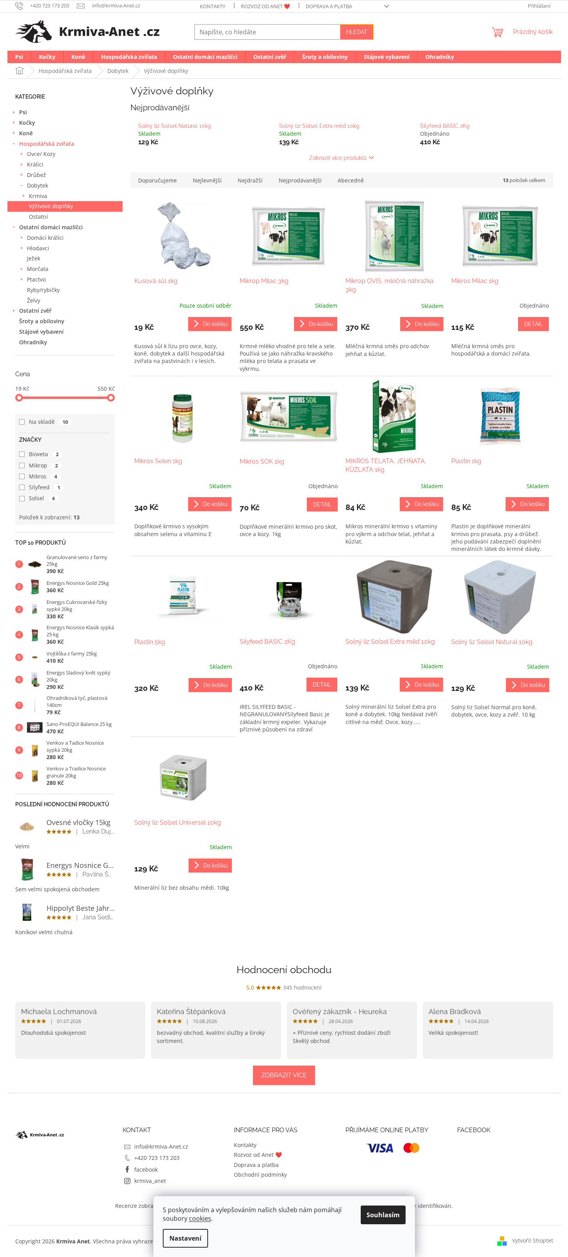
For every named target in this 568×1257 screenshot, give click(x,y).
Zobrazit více (284, 1075)
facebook (146, 1169)
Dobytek (37, 185)
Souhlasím (383, 1215)
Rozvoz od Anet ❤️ (265, 6)
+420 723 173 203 (157, 1157)
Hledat (356, 32)
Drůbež (36, 175)
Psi (23, 112)
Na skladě (48, 421)
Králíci (35, 164)
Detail (533, 324)
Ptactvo (36, 279)
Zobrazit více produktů (338, 158)
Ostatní (38, 216)
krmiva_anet (150, 1180)
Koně (26, 133)
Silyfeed (45, 487)
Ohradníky (33, 342)
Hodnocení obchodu (284, 970)
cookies (200, 1218)
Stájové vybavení (41, 331)
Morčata (37, 269)
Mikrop (43, 465)
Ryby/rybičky (43, 290)
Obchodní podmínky (260, 1174)
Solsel (42, 498)
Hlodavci (38, 248)
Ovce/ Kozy (41, 154)
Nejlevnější (207, 180)
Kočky (27, 122)
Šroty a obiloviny (41, 321)
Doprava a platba (329, 6)
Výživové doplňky (51, 206)
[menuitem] (19, 57)
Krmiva (38, 196)
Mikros (43, 476)
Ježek (33, 258)
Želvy (33, 300)
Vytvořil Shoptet (532, 1240)
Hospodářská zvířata (46, 143)
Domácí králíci (45, 237)
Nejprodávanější (300, 180)
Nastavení (185, 1238)
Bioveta (44, 454)
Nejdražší (250, 180)
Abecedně (351, 180)
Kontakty (212, 6)
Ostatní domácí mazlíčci (51, 227)
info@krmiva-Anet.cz (161, 1146)
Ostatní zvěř (35, 310)
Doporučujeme (157, 180)
